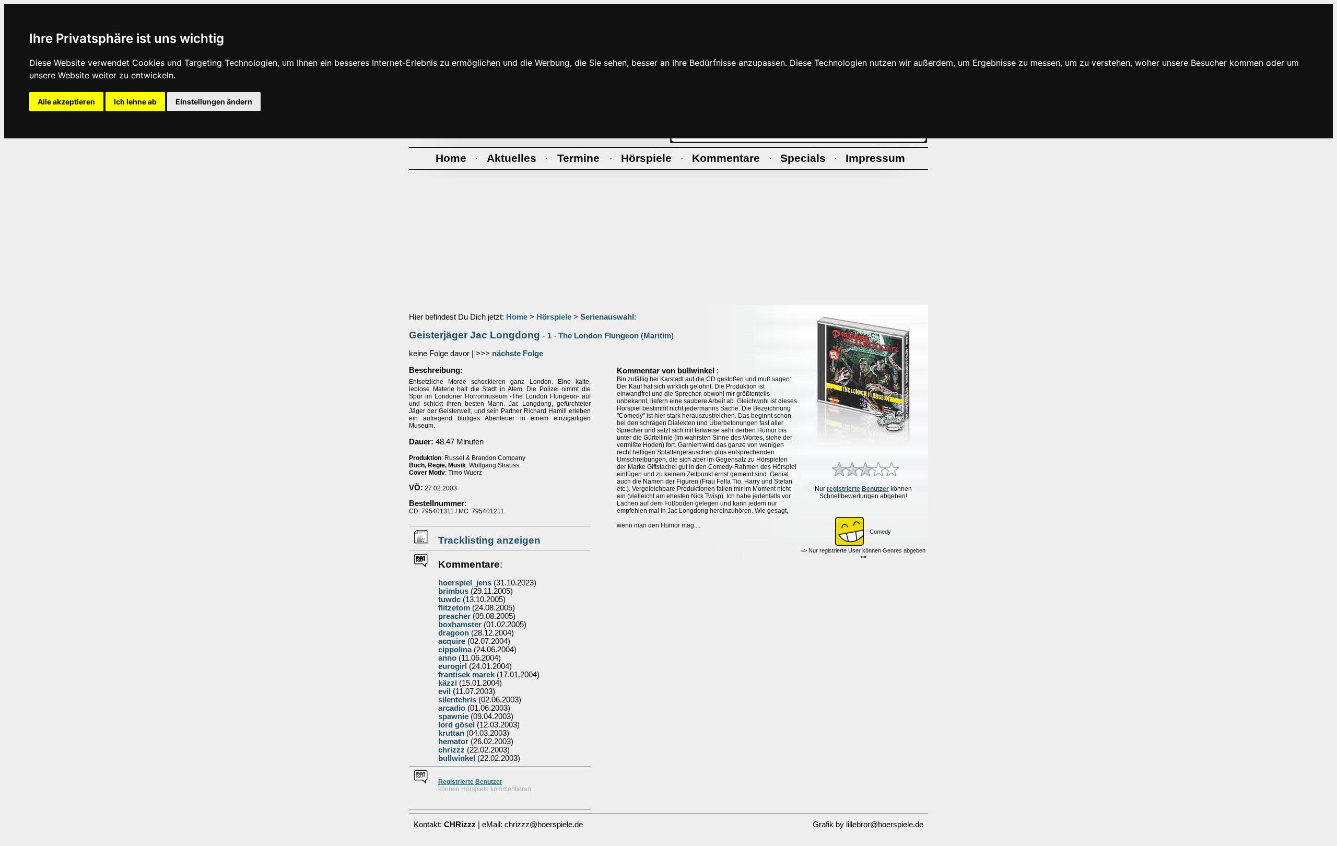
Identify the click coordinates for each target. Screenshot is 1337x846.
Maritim (657, 336)
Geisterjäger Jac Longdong (474, 335)
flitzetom (454, 608)
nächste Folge (517, 353)
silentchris (457, 700)
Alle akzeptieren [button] (66, 101)
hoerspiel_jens (464, 583)
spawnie (453, 716)
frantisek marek (466, 675)
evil (444, 691)
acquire (451, 641)
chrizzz (451, 750)
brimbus (453, 591)
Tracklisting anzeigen (489, 540)
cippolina (455, 649)
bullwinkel (456, 758)
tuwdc (449, 599)
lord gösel (456, 725)
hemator (453, 741)
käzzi (447, 683)
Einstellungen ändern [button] (213, 101)
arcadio (451, 708)
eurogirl (452, 666)
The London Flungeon (598, 336)
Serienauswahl (607, 317)
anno (447, 658)
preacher (454, 616)
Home (516, 317)
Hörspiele (553, 317)
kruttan (451, 733)
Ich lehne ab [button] (135, 101)
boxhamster (460, 624)
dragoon (453, 633)
